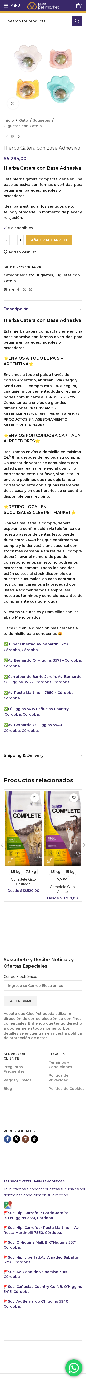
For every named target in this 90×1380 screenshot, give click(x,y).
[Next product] (19, 137)
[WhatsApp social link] (31, 289)
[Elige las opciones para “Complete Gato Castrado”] (10, 861)
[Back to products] (13, 137)
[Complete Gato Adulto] (62, 828)
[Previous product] (7, 137)
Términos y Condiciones (60, 1064)
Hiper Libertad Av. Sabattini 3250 (39, 644)
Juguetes (42, 120)
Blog (8, 1088)
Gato (23, 120)
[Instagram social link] (25, 1139)
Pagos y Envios (18, 1080)
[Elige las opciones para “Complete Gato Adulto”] (49, 861)
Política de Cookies (66, 1088)
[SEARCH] (77, 21)
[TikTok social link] (34, 1139)
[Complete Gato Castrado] (23, 828)
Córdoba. (42, 1230)
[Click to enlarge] (13, 103)
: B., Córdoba (36, 1215)
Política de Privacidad (58, 1077)
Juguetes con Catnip (23, 126)
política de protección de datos (43, 1035)
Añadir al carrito (49, 240)
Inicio (9, 120)
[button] (84, 845)
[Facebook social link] (18, 289)
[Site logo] (43, 5)
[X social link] (24, 289)
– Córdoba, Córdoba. (51, 682)
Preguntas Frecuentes (14, 1069)
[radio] (15, 872)
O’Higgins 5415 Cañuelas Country (39, 709)
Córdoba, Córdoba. (22, 714)
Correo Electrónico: (20, 976)
